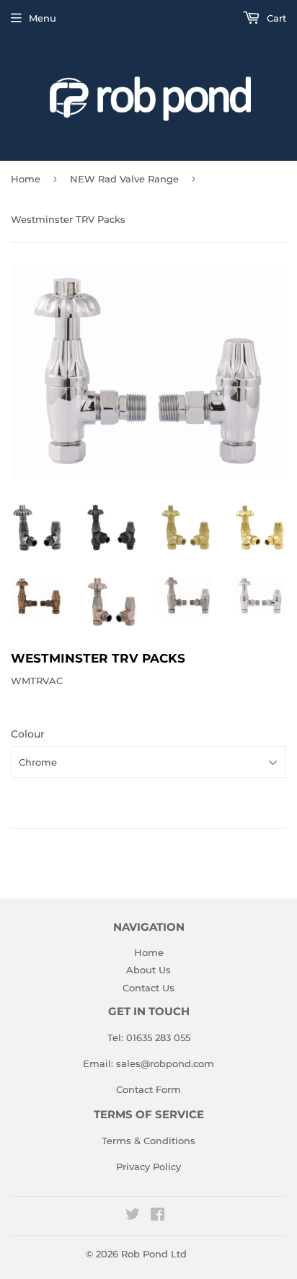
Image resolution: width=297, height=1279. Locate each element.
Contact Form (148, 1089)
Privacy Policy (148, 1166)
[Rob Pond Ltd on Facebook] (157, 1216)
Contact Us (148, 987)
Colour (28, 733)
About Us (148, 969)
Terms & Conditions (148, 1140)
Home (25, 179)
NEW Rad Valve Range (124, 179)
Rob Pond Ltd (154, 1254)
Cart (275, 18)
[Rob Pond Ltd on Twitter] (132, 1216)
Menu (42, 18)
